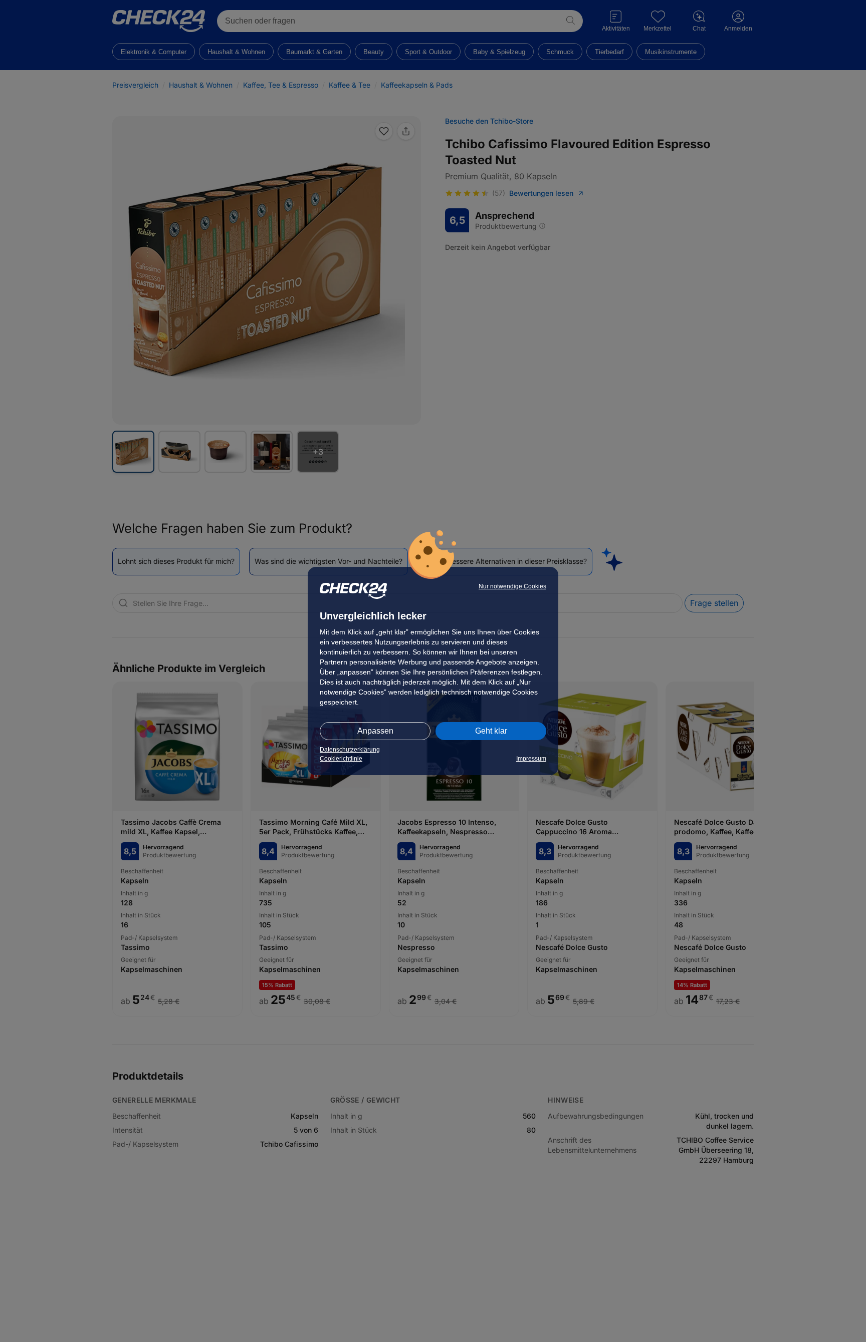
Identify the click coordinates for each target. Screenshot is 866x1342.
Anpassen (375, 731)
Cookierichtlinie (341, 758)
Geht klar (491, 731)
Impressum (531, 758)
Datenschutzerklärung (350, 749)
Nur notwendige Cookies (512, 586)
